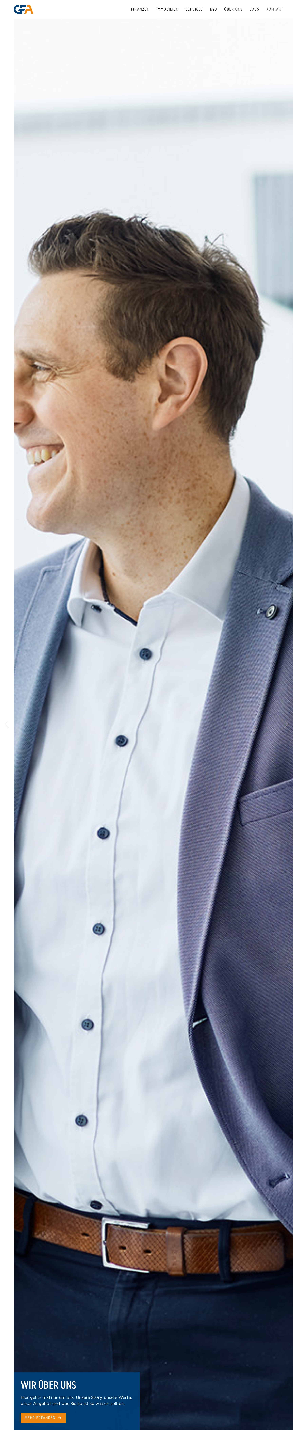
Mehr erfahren (40, 1417)
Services (194, 9)
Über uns (233, 9)
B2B (213, 9)
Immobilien (167, 9)
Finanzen (140, 9)
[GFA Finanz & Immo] (23, 9)
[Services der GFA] (153, 724)
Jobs (254, 9)
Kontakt (274, 9)
